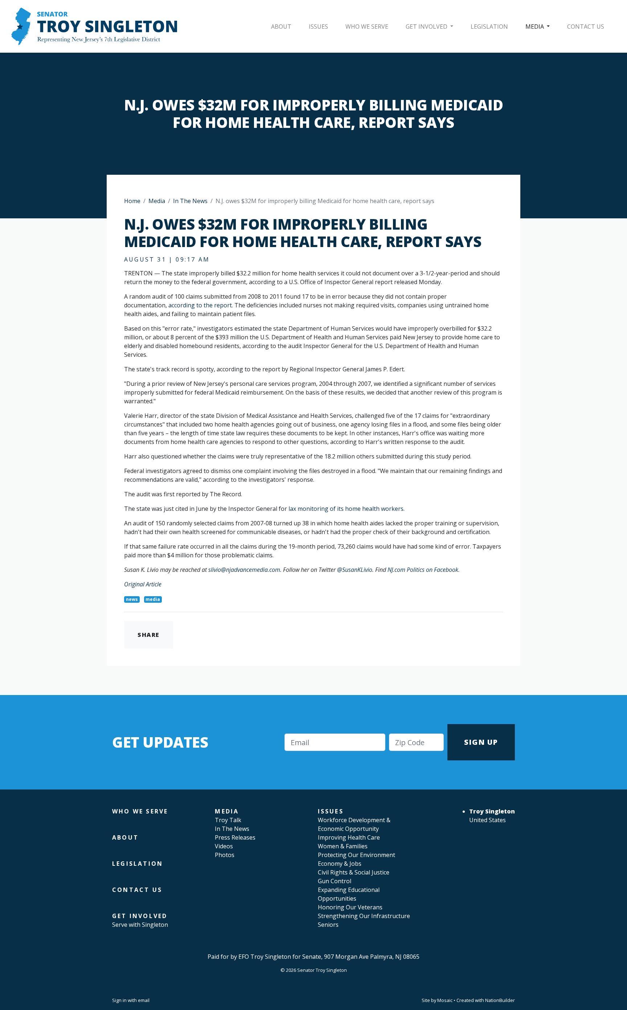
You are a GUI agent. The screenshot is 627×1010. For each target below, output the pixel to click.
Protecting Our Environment (356, 855)
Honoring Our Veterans (350, 907)
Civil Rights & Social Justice (353, 872)
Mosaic (444, 1000)
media (153, 599)
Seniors (328, 925)
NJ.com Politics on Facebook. (424, 570)
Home (132, 201)
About (281, 27)
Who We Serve (366, 27)
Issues (318, 27)
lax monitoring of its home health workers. (346, 509)
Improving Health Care (349, 837)
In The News (190, 201)
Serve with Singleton (140, 925)
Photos (224, 855)
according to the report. (201, 305)
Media (535, 27)
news (132, 599)
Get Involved (427, 27)
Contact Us (585, 27)
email (143, 1000)
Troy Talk (228, 820)
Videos (224, 846)
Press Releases (235, 837)
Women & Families (343, 846)
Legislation (489, 27)
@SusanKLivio (354, 570)
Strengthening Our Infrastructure (364, 916)
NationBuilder (500, 1000)
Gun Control (334, 881)
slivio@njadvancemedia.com (244, 570)
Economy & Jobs (339, 864)
